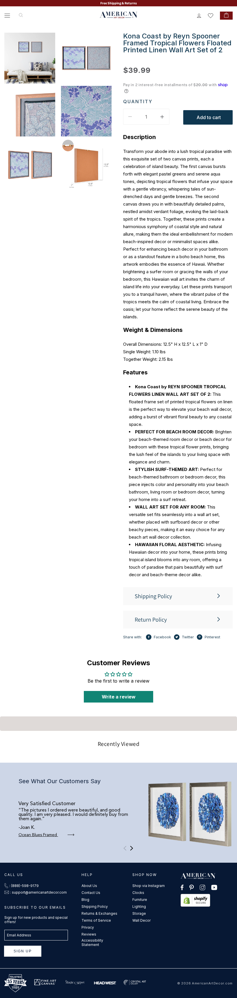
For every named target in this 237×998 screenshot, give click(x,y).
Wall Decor (141, 920)
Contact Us (91, 892)
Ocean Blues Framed (38, 835)
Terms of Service (96, 920)
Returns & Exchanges (99, 913)
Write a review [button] (119, 697)
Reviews (89, 934)
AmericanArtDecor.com (212, 983)
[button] (7, 15)
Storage (139, 913)
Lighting (139, 906)
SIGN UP (23, 951)
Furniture (139, 899)
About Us (89, 886)
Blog (85, 899)
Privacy (88, 927)
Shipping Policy (95, 906)
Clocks (138, 892)
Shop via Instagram (148, 886)
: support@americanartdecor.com (38, 892)
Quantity (138, 101)
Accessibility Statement (92, 942)
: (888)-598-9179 (24, 886)
